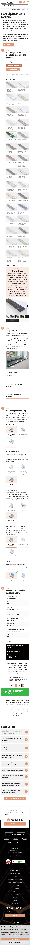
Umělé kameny (12, 69)
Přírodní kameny (13, 65)
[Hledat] (2, 6)
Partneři (15, 897)
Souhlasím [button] (15, 939)
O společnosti (15, 894)
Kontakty (15, 900)
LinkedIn (25, 839)
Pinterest (11, 842)
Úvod (10, 9)
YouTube (20, 842)
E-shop (15, 891)
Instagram (16, 839)
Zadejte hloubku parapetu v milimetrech (15, 395)
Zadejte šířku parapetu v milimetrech (14, 385)
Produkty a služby (15, 873)
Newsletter (15, 903)
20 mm (10, 375)
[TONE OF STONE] (7, 2)
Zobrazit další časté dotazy (13, 798)
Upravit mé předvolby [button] (15, 942)
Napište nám (14, 824)
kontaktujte (21, 346)
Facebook (6, 839)
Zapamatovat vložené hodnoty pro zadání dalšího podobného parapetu (18, 679)
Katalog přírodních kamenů (15, 879)
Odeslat (15, 916)
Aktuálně (15, 876)
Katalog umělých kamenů (15, 882)
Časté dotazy (7, 44)
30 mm (10, 379)
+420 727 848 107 (16, 820)
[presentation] (7, 306)
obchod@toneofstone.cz (15, 856)
